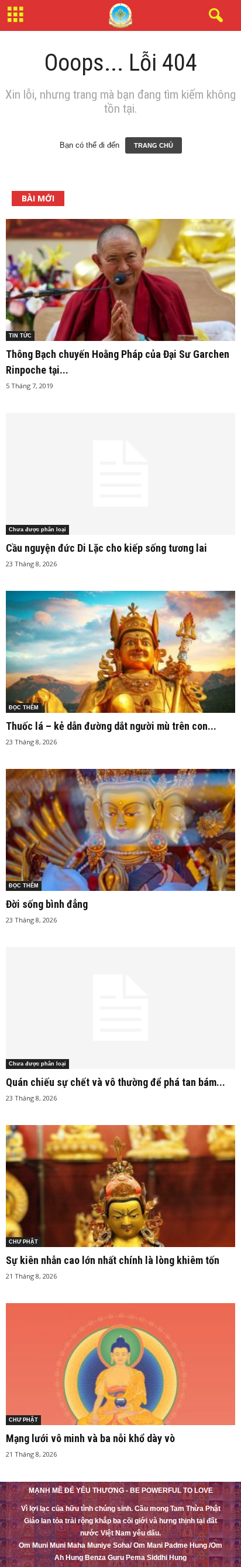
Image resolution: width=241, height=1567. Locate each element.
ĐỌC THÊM (24, 708)
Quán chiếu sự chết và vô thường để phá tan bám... (115, 1082)
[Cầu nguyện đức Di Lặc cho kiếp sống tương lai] (120, 474)
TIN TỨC (20, 336)
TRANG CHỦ (153, 145)
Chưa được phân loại (37, 529)
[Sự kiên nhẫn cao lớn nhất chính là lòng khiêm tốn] (120, 1186)
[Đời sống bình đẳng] (120, 830)
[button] (213, 16)
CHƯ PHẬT (23, 1242)
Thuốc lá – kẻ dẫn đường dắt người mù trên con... (111, 726)
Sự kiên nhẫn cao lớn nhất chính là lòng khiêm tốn (112, 1260)
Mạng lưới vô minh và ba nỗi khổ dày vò (90, 1438)
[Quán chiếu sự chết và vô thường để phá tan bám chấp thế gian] (120, 1008)
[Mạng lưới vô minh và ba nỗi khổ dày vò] (120, 1364)
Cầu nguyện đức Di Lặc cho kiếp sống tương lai (106, 548)
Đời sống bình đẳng (47, 904)
